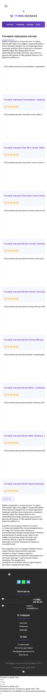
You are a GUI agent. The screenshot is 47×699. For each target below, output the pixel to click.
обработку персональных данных (30, 691)
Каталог (10, 25)
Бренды (30, 25)
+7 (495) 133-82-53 (37, 600)
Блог (38, 25)
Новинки (20, 25)
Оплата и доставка (23, 648)
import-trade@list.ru (32, 607)
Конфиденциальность (23, 651)
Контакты (23, 655)
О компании (23, 644)
